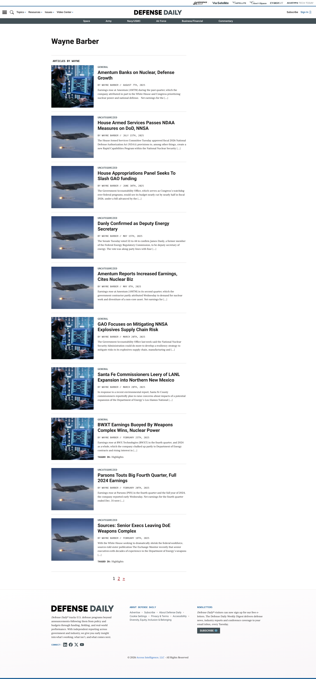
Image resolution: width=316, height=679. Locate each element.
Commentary (226, 21)
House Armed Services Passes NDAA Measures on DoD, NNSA (136, 125)
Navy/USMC (134, 21)
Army (109, 21)
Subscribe (292, 12)
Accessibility (180, 616)
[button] (4, 12)
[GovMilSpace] (258, 3)
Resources (34, 12)
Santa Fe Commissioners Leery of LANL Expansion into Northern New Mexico (139, 377)
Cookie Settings (138, 616)
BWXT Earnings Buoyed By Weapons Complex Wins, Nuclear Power (135, 427)
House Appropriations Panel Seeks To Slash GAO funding (136, 175)
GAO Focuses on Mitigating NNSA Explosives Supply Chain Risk (133, 326)
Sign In (305, 12)
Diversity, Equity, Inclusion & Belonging (150, 619)
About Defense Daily (170, 612)
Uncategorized (107, 117)
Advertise (135, 612)
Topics (20, 12)
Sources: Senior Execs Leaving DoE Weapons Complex (134, 528)
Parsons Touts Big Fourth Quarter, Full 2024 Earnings (137, 477)
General (103, 67)
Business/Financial (192, 21)
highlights (117, 457)
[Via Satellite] (220, 3)
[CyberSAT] (276, 3)
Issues (48, 12)
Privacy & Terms (160, 616)
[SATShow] (239, 3)
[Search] (12, 12)
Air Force (161, 21)
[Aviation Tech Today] (300, 3)
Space (86, 21)
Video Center (64, 12)
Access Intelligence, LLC (150, 657)
